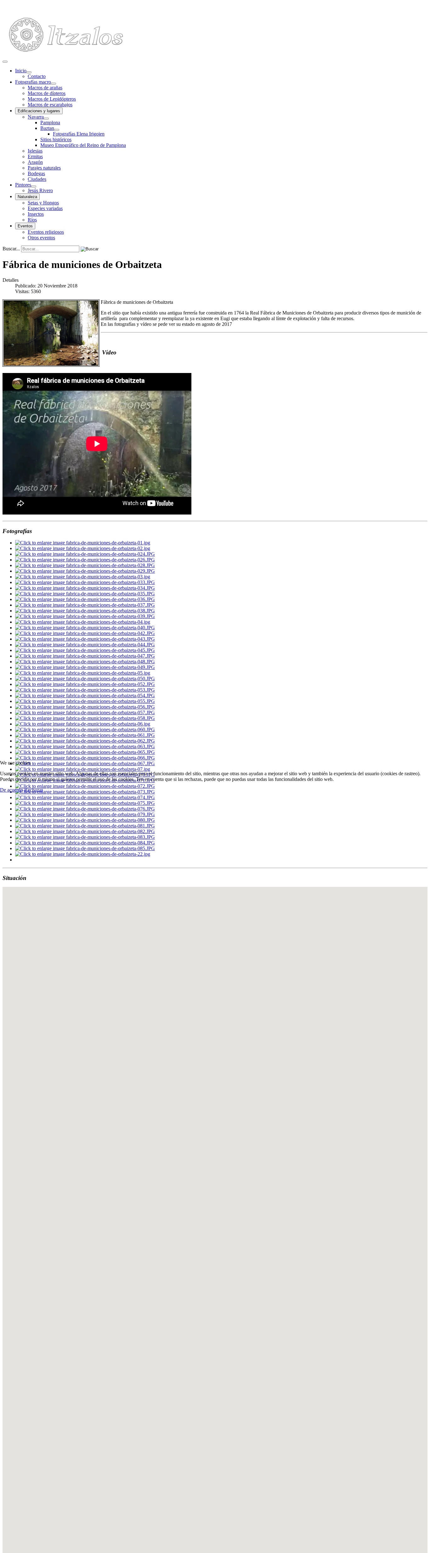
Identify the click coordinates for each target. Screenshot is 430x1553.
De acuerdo (11, 790)
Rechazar (33, 790)
